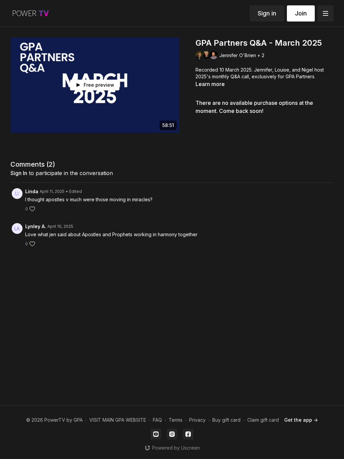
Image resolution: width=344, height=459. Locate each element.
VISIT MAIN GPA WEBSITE (117, 420)
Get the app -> (301, 420)
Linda (31, 191)
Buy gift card (226, 420)
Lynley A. (35, 226)
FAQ (157, 420)
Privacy (197, 420)
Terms (175, 420)
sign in (18, 173)
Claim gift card (263, 420)
